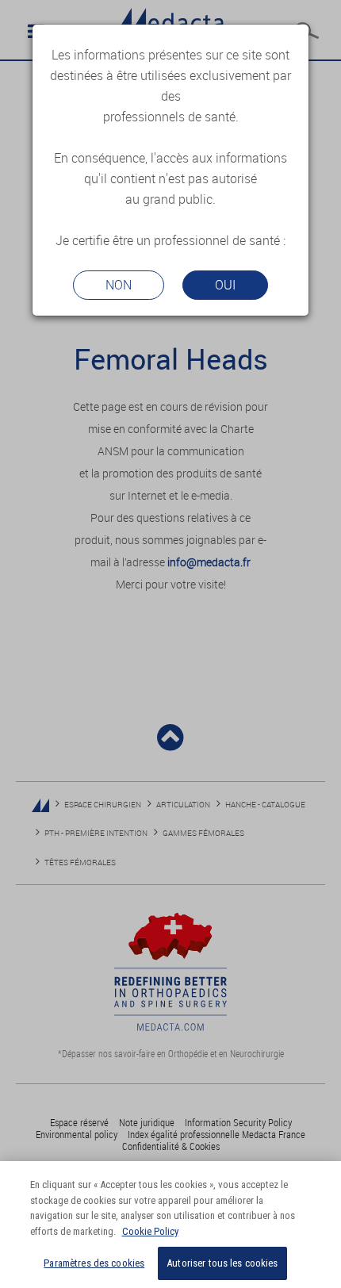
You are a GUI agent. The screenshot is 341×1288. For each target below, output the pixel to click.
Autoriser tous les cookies (222, 1263)
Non (118, 284)
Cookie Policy (150, 1231)
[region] (170, 1224)
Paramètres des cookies (94, 1263)
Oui (225, 284)
